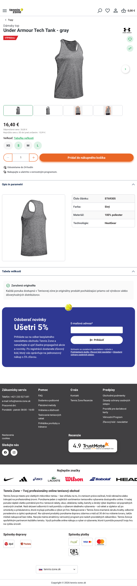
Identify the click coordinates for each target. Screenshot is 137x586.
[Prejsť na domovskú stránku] (16, 10)
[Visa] (87, 542)
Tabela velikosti (11, 271)
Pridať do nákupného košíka (86, 157)
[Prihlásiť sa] (115, 10)
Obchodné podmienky (114, 395)
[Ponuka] (4, 10)
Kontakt (75, 395)
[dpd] (8, 544)
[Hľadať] (99, 10)
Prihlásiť (99, 339)
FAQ (40, 395)
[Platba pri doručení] (74, 552)
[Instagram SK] (14, 452)
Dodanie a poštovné (48, 400)
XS (9, 146)
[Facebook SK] (5, 452)
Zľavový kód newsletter (100, 352)
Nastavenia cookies (5, 437)
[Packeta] (25, 544)
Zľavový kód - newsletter (115, 422)
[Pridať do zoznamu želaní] (130, 39)
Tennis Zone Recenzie (82, 400)
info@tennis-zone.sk (19, 401)
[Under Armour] (127, 30)
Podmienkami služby (80, 352)
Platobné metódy (47, 405)
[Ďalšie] (125, 69)
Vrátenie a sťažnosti (48, 410)
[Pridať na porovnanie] (130, 48)
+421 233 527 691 (20, 396)
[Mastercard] (100, 542)
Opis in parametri (12, 184)
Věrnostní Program (112, 417)
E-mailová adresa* (82, 323)
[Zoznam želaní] (107, 10)
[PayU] (74, 542)
